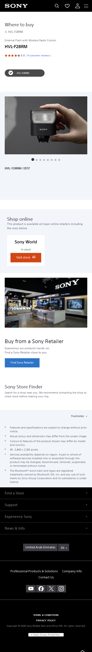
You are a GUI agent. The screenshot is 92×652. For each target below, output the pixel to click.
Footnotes (77, 416)
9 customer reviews (38, 55)
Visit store (23, 257)
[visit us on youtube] (31, 588)
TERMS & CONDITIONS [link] (46, 615)
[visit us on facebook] (41, 588)
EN (62, 548)
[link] (22, 363)
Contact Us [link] (46, 577)
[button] (32, 159)
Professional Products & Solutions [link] (34, 571)
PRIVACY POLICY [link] (46, 620)
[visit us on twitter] (51, 588)
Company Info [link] (72, 571)
